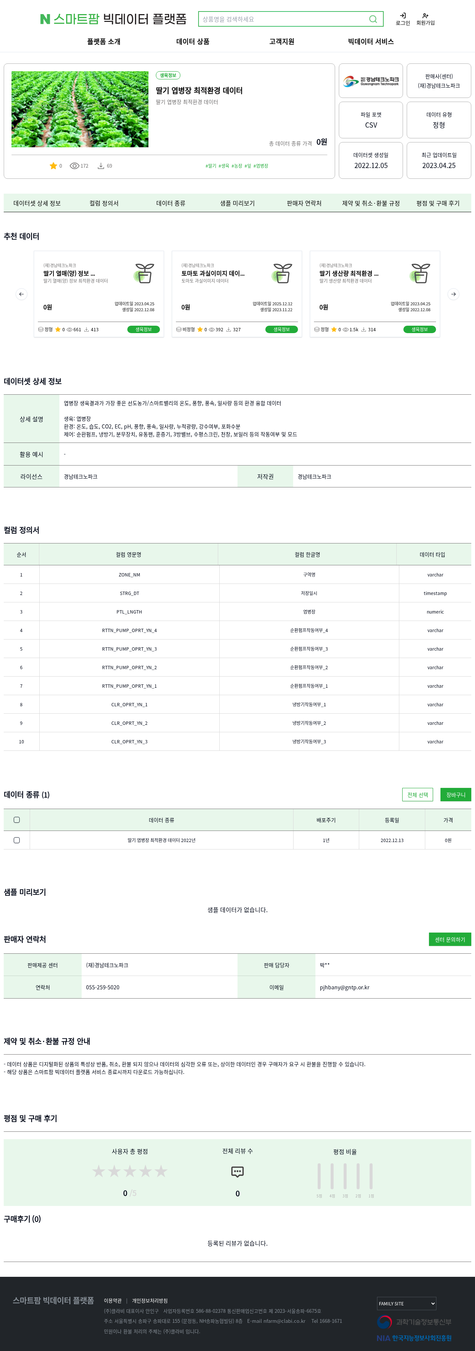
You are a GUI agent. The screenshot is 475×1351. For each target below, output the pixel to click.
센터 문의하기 (450, 939)
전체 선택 (417, 794)
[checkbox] (17, 820)
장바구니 (456, 794)
